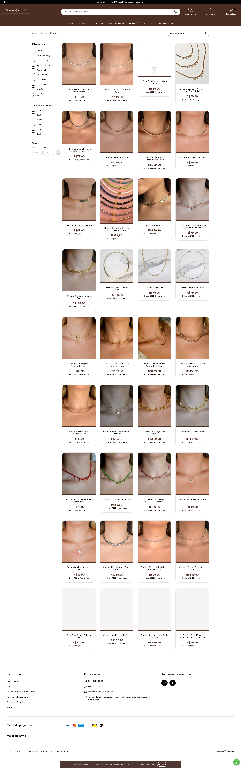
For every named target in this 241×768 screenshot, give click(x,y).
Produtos (83, 23)
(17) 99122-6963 (95, 686)
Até (45, 148)
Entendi (162, 764)
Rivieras (99, 23)
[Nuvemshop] (225, 751)
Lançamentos (166, 23)
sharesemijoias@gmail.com (101, 691)
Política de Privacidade (17, 702)
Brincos (133, 23)
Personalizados (116, 23)
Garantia (11, 707)
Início (70, 23)
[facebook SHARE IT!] (8, 2)
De (33, 148)
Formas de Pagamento (17, 697)
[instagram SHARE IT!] (4, 2)
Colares (148, 23)
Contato (10, 686)
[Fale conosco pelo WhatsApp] (236, 762)
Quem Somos (13, 681)
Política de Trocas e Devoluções (21, 691)
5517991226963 (95, 681)
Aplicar (58, 152)
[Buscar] (176, 11)
